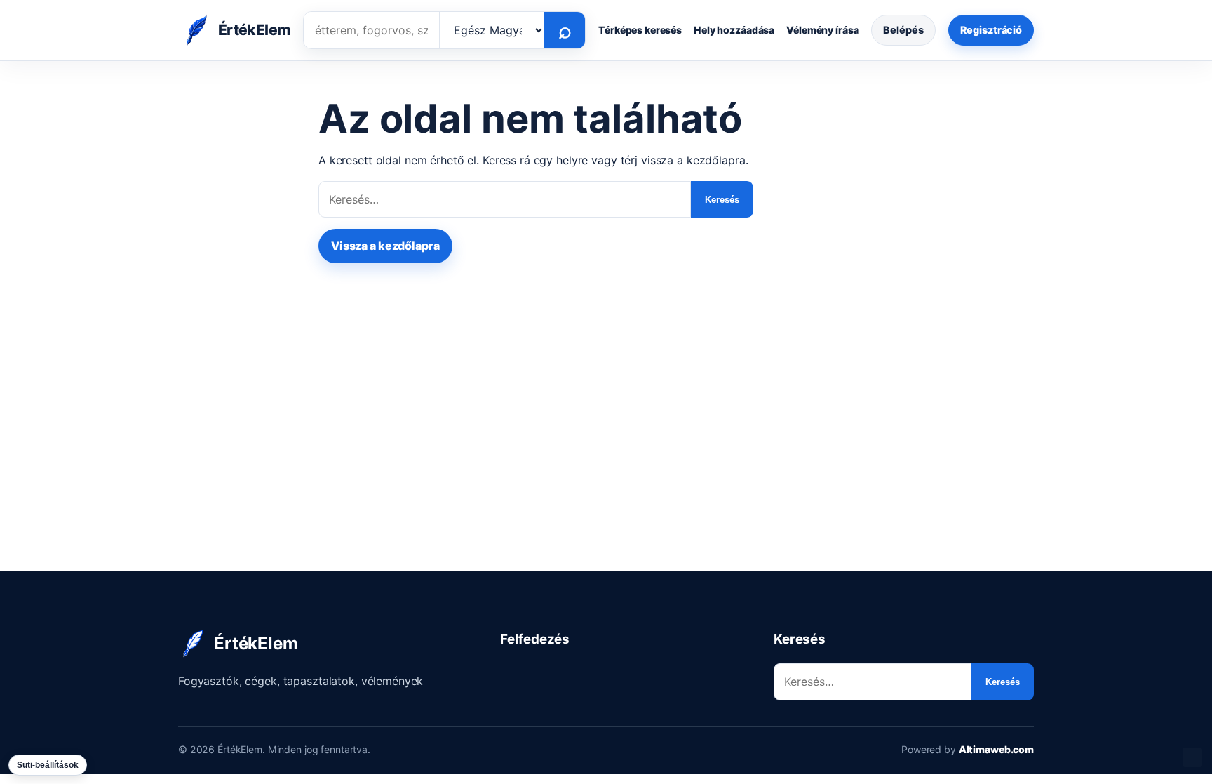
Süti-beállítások (48, 765)
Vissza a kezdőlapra (385, 246)
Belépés (903, 30)
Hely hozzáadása (734, 30)
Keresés (722, 199)
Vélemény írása (822, 30)
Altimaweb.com (996, 749)
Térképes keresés (640, 30)
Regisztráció (991, 30)
